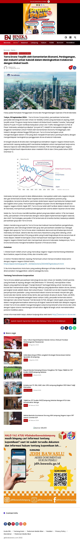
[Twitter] (66, 328)
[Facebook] (62, 328)
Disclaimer (8, 534)
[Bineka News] (20, 37)
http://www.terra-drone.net (64, 314)
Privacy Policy (60, 531)
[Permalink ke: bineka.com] (6, 68)
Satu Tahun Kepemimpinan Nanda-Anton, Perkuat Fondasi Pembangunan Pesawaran (46, 341)
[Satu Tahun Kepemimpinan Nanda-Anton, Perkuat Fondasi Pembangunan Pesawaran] (13, 342)
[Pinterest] (13, 524)
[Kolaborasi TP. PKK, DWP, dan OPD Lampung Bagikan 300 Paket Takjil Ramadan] (13, 388)
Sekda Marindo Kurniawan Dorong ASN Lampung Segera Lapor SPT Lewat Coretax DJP (49, 416)
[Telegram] (70, 328)
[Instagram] (20, 524)
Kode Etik (7, 531)
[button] (66, 37)
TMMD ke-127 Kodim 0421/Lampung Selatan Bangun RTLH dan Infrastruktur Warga (47, 401)
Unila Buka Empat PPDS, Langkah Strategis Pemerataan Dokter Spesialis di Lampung (47, 356)
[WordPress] (17, 524)
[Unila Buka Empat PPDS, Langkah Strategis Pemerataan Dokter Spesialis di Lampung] (13, 357)
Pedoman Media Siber (35, 531)
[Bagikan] (74, 68)
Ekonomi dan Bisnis (24, 53)
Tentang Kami (19, 531)
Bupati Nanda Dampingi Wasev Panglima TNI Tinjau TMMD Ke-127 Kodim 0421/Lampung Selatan (48, 371)
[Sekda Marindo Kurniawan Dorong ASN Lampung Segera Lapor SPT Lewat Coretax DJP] (13, 418)
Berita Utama (13, 53)
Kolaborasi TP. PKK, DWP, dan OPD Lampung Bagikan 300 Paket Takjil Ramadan (49, 386)
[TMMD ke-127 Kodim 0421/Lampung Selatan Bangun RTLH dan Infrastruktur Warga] (13, 403)
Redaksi (49, 531)
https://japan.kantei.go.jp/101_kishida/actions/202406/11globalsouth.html (34, 264)
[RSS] (24, 524)
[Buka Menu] (70, 37)
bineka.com (12, 67)
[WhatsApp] (74, 328)
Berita (6, 53)
